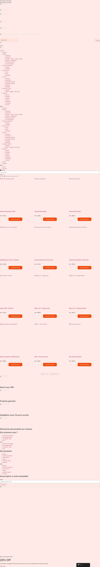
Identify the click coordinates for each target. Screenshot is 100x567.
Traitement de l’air (10, 62)
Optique (7, 90)
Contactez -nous (7, 438)
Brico (6, 73)
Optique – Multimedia (10, 60)
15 (51, 374)
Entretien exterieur (10, 83)
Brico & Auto (6, 70)
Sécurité (5, 93)
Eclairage (7, 75)
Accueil (4, 52)
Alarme (7, 95)
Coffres (7, 99)
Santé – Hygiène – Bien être (12, 91)
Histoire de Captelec (8, 435)
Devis (1, 45)
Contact (2, 50)
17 (55, 374)
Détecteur (8, 101)
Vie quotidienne (9, 63)
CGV (4, 440)
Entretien (7, 68)
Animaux (7, 78)
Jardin (4, 77)
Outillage (7, 86)
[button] (50, 106)
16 (53, 374)
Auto (6, 72)
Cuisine (7, 67)
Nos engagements (7, 437)
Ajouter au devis (15, 219)
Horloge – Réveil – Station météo (13, 59)
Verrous (7, 104)
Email (1, 479)
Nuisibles (7, 85)
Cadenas (7, 96)
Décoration (8, 80)
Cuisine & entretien (7, 65)
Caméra (7, 98)
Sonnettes (8, 103)
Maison (4, 54)
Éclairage (7, 55)
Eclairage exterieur (10, 81)
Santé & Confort (7, 88)
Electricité (8, 57)
